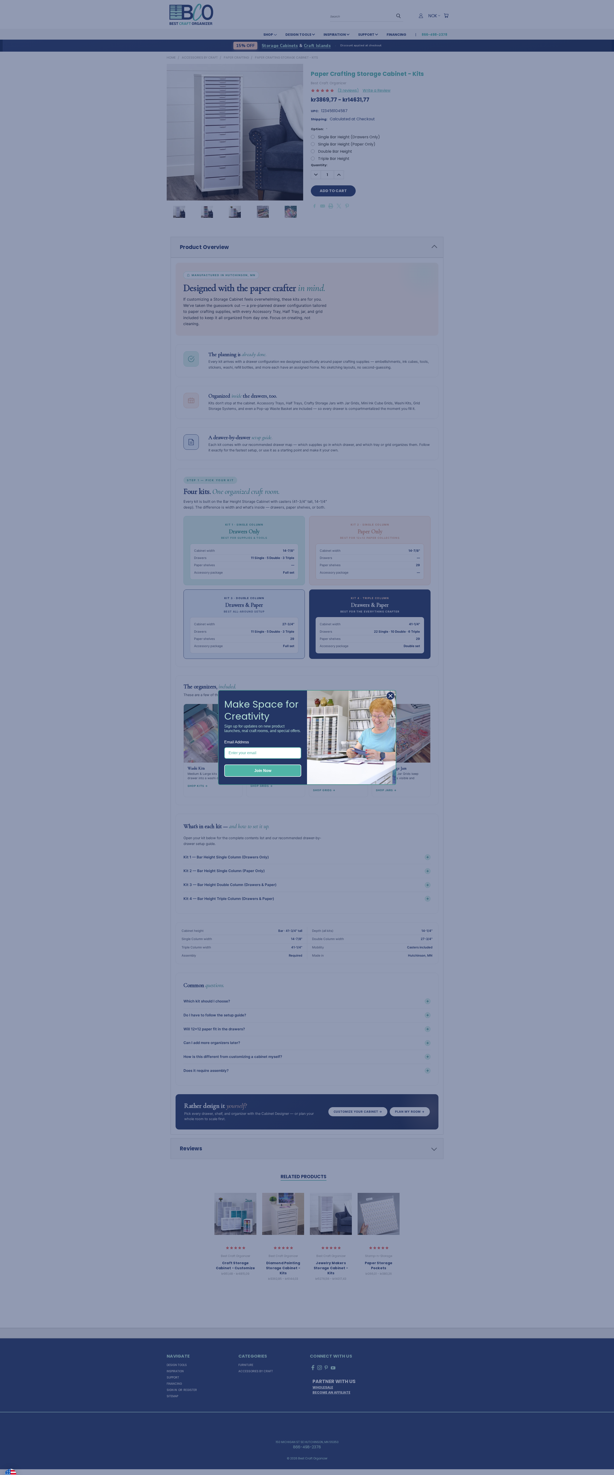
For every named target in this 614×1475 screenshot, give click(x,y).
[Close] (390, 696)
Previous (600, 1460)
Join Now (262, 771)
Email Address (236, 742)
